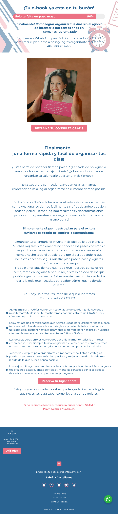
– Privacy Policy (59, 494)
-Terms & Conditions (59, 502)
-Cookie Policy (59, 498)
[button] (59, 464)
